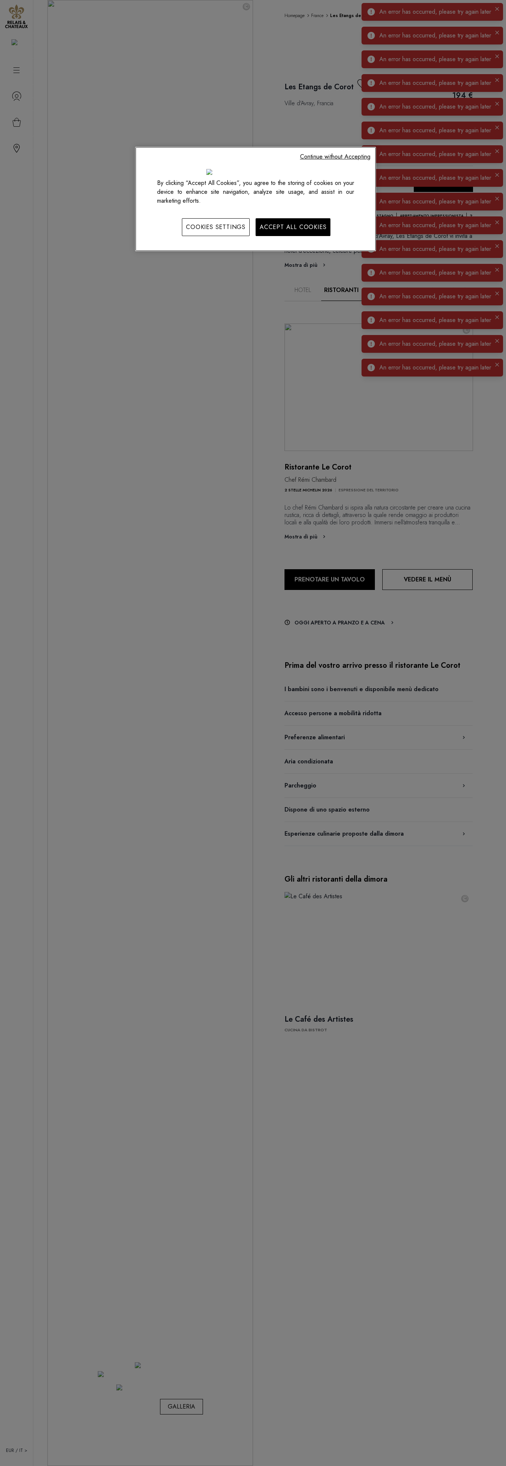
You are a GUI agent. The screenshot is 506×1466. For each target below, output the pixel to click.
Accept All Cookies (293, 227)
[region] (255, 199)
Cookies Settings (216, 227)
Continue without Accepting (335, 156)
